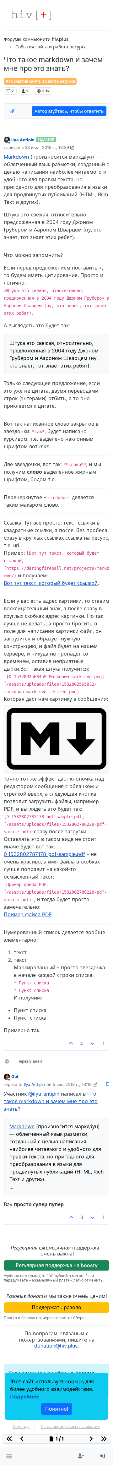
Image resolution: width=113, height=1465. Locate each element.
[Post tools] (104, 1043)
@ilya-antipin (43, 1094)
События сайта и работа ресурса (42, 81)
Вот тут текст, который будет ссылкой (51, 583)
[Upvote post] (71, 1043)
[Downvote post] (92, 1043)
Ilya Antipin (23, 139)
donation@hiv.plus (56, 1345)
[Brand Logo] (31, 15)
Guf (15, 1076)
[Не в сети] (7, 139)
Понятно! (56, 1409)
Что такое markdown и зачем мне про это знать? (51, 1101)
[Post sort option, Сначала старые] (12, 111)
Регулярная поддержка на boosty (57, 1265)
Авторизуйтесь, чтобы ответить (69, 111)
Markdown (16, 157)
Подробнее (24, 1396)
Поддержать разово (56, 1307)
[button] (9, 1456)
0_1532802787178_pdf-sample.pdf (44, 854)
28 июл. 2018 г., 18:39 (47, 147)
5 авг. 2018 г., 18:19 (72, 1084)
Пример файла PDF (27, 914)
